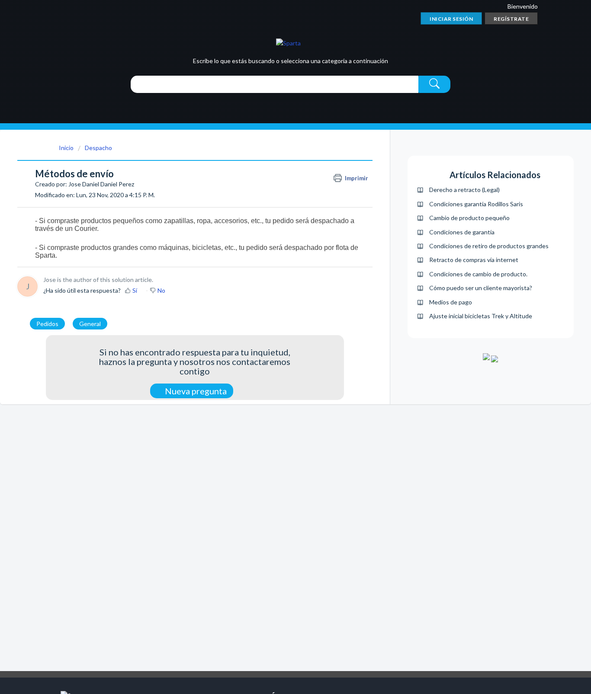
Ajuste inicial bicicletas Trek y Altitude (480, 316)
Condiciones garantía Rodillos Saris (476, 204)
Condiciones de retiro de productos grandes (489, 245)
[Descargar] (279, 238)
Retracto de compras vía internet (473, 259)
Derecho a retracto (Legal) (464, 189)
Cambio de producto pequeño (469, 217)
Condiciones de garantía (462, 232)
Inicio (66, 147)
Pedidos (47, 323)
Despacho (98, 147)
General (90, 323)
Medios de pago (450, 302)
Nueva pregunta (195, 391)
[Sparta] (288, 43)
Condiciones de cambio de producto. (478, 274)
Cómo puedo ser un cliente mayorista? (480, 287)
